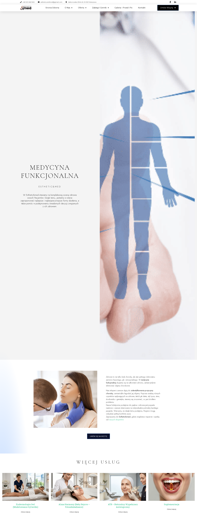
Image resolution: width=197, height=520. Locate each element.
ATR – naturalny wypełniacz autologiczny (123, 505)
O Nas (67, 8)
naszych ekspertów (116, 419)
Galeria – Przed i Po (123, 8)
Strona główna (52, 8)
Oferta (81, 8)
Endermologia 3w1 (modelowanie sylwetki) (25, 505)
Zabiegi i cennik (99, 8)
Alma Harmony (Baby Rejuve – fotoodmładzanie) (74, 505)
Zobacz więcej (25, 512)
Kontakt (141, 8)
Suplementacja (171, 504)
